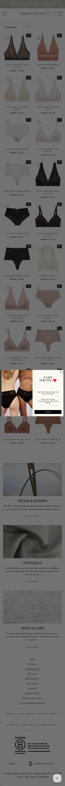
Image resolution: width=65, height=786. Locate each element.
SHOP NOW (48, 412)
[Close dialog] (61, 372)
